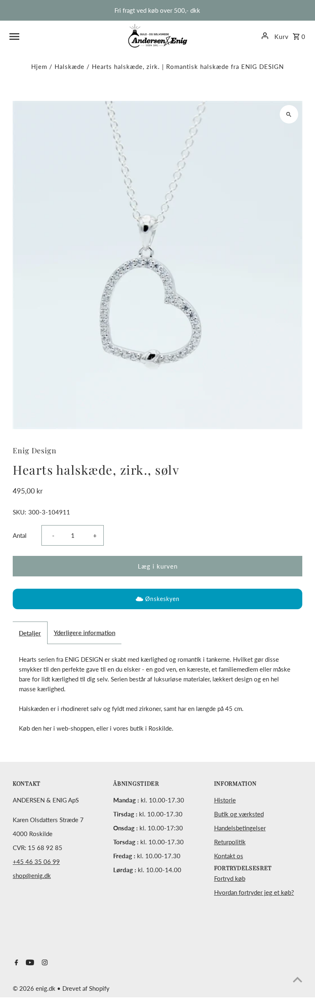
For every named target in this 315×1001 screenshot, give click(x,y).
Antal (20, 535)
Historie (225, 800)
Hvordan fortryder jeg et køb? (254, 892)
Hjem (39, 66)
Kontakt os (228, 855)
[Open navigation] (65, 35)
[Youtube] (29, 963)
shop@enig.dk (32, 875)
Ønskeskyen (162, 598)
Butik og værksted (239, 814)
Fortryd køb (229, 878)
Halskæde (69, 66)
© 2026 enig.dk (35, 988)
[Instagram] (44, 963)
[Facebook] (15, 963)
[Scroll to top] (297, 979)
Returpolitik (230, 842)
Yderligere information (84, 632)
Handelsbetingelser (240, 828)
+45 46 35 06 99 (36, 861)
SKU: (19, 512)
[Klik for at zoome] (289, 114)
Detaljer (30, 633)
